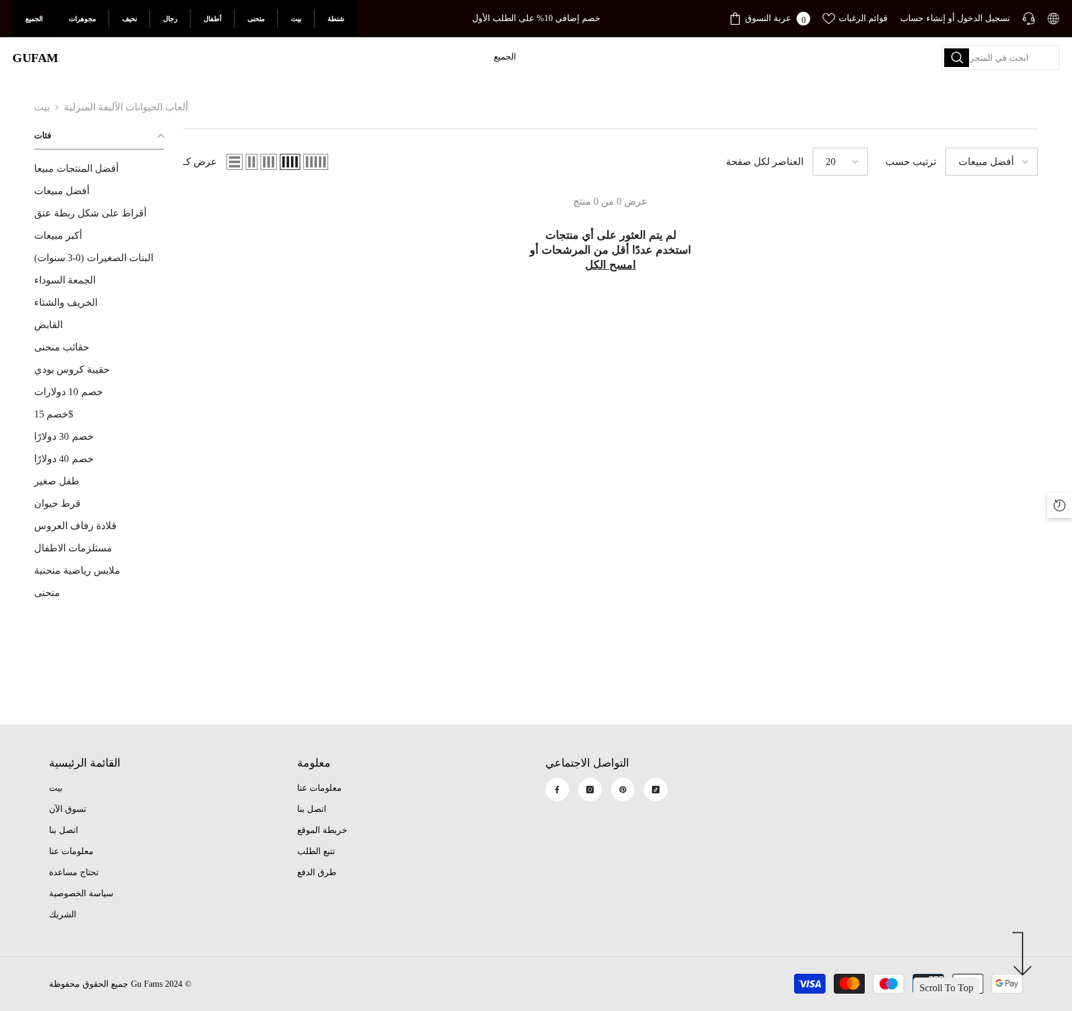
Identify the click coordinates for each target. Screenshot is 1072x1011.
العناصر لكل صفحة (764, 161)
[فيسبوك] (557, 789)
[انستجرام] (590, 789)
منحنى (256, 18)
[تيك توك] (656, 789)
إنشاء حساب (922, 18)
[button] (234, 162)
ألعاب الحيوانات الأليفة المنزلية (126, 107)
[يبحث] (1001, 57)
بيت (296, 18)
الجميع (34, 18)
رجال (170, 18)
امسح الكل (610, 265)
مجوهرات (82, 18)
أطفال (212, 18)
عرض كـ (200, 161)
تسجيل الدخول (983, 18)
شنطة (336, 18)
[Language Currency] (1053, 18)
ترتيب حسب (910, 161)
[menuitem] (99, 169)
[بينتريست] (623, 789)
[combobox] (1001, 57)
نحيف (129, 18)
